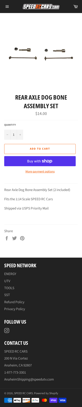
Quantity (10, 125)
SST (7, 295)
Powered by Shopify (46, 393)
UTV (7, 281)
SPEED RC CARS (23, 393)
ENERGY (10, 274)
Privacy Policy (14, 309)
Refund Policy (14, 302)
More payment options (40, 172)
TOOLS (9, 288)
